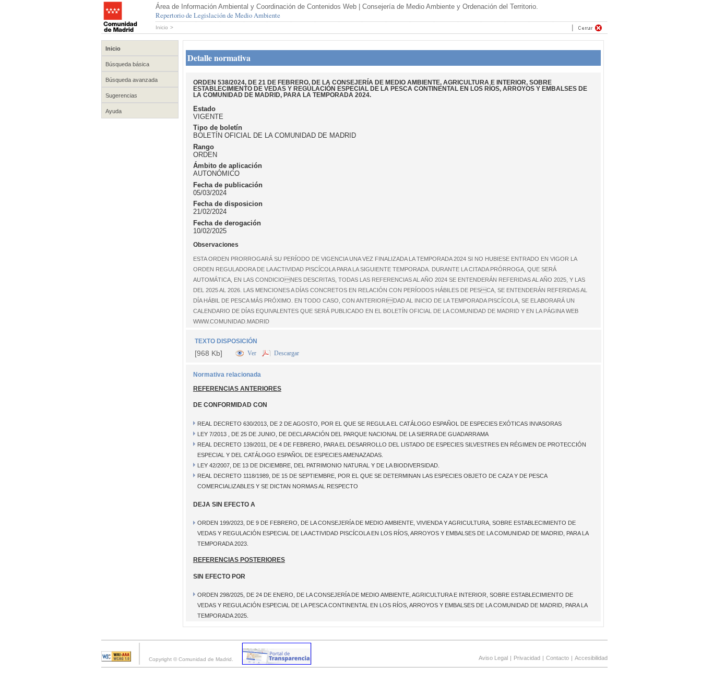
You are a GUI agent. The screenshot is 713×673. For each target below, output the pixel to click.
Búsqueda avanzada (131, 80)
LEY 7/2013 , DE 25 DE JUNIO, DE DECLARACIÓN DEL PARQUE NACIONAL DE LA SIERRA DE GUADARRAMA (343, 434)
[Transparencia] (276, 661)
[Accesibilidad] (116, 658)
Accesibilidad (591, 658)
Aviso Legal (493, 658)
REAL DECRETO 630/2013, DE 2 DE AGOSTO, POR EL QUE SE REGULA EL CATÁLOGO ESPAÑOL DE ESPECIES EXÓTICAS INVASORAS (379, 423)
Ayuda (113, 111)
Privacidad (527, 658)
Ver (252, 353)
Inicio (162, 27)
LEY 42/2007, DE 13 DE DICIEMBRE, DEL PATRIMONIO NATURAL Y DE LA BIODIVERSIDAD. (318, 465)
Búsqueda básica (127, 64)
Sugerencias (121, 95)
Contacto (557, 658)
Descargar (286, 353)
